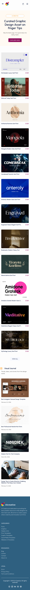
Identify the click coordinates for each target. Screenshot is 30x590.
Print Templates (6, 533)
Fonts (3, 526)
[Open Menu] (2, 3)
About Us (4, 558)
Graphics (3, 529)
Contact (3, 555)
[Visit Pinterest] (20, 586)
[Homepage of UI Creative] (12, 4)
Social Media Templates (8, 537)
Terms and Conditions (7, 574)
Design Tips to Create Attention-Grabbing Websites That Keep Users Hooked (15, 470)
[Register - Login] (27, 3)
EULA (2, 569)
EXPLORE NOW (15, 40)
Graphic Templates (6, 535)
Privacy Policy (5, 571)
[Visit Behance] (15, 586)
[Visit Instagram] (12, 586)
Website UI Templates (7, 540)
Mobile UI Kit (5, 531)
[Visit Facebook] (9, 586)
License (3, 553)
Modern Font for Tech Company (15, 442)
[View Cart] (23, 3)
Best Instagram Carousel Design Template (15, 388)
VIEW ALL (15, 359)
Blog (2, 551)
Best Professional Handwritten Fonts (15, 415)
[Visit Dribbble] (17, 586)
